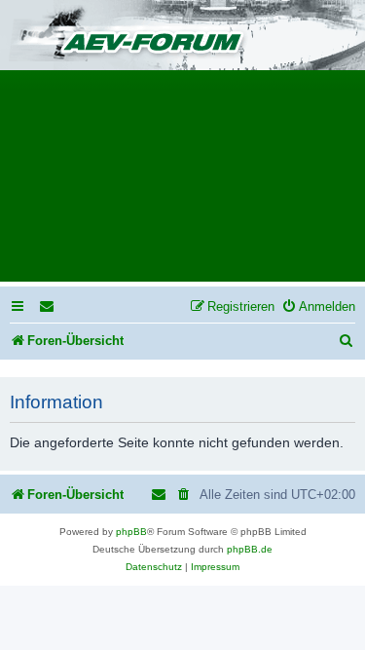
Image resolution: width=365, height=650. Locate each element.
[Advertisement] (182, 182)
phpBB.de (250, 549)
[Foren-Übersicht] (182, 36)
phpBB (131, 531)
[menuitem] (47, 306)
